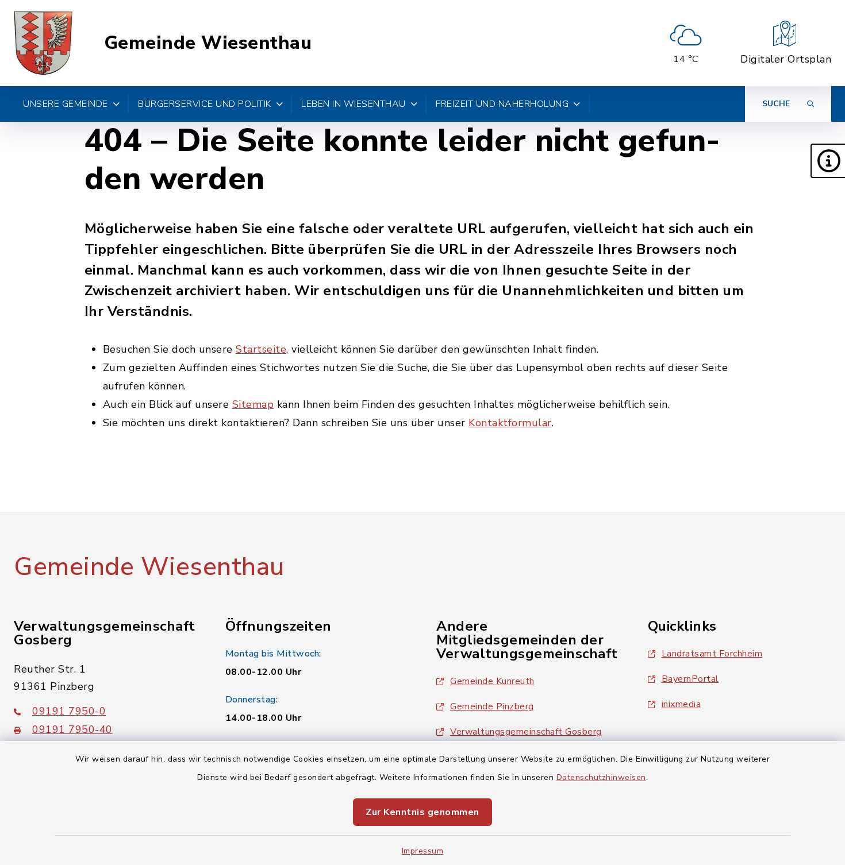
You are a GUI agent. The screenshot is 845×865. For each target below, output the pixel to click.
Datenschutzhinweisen (601, 777)
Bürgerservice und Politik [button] (204, 104)
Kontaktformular (510, 423)
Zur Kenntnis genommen (422, 812)
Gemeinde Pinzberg (492, 706)
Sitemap (253, 404)
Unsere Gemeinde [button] (65, 104)
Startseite (261, 349)
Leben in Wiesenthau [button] (353, 104)
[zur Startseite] (43, 43)
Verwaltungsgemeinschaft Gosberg (526, 731)
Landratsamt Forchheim (712, 653)
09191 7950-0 (69, 711)
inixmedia (681, 704)
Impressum (423, 850)
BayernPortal (690, 679)
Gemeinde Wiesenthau (208, 43)
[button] (828, 161)
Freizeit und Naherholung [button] (502, 104)
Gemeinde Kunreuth (492, 681)
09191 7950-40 (72, 729)
